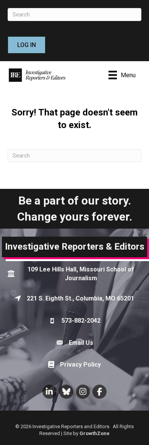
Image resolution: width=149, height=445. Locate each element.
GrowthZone (94, 433)
